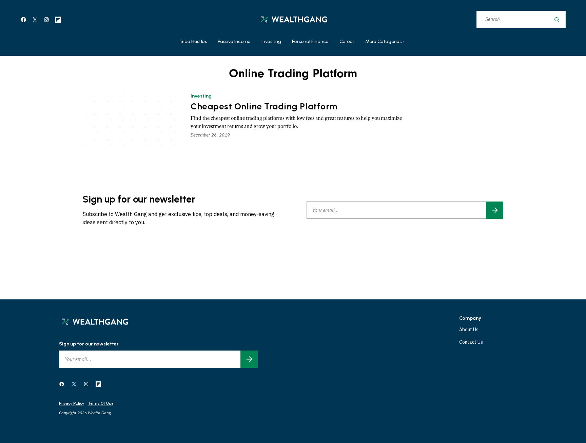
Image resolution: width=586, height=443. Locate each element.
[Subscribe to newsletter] (494, 210)
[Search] (556, 19)
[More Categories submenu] (404, 42)
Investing (201, 96)
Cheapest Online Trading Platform (264, 106)
